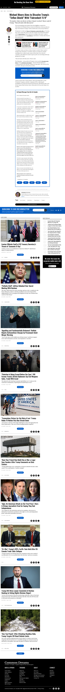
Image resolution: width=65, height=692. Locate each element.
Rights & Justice (8, 682)
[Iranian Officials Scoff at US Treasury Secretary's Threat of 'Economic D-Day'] (20, 230)
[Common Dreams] (28, 7)
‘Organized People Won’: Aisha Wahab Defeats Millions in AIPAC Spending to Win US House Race (54, 238)
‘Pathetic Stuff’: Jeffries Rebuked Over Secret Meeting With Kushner (17, 287)
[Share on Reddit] (9, 42)
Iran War (6, 257)
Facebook (52, 672)
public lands (7, 648)
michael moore (29, 200)
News (5, 11)
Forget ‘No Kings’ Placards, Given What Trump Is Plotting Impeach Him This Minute (54, 252)
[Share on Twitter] (9, 37)
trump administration (8, 605)
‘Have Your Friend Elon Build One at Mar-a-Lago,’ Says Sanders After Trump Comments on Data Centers (19, 462)
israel (5, 389)
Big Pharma (22, 675)
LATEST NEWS (5, 7)
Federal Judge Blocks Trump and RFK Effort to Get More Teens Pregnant (54, 249)
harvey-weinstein (10, 11)
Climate (6, 673)
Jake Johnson (4, 252)
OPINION (9, 7)
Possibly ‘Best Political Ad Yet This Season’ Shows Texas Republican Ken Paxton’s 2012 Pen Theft (27, 44)
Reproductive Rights (24, 678)
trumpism (43, 200)
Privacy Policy (41, 688)
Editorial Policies (37, 673)
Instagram (52, 675)
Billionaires (22, 681)
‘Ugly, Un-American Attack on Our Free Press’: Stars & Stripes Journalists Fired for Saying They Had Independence (20, 505)
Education (7, 676)
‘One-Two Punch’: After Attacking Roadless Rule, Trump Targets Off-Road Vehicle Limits (19, 634)
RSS (50, 676)
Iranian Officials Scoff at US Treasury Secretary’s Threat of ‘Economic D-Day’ (19, 245)
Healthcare (7, 679)
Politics (6, 681)
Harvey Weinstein (31, 31)
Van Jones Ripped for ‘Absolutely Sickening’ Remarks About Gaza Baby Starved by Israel (54, 235)
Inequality (21, 673)
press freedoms (7, 520)
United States (21, 34)
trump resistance (36, 200)
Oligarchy (21, 670)
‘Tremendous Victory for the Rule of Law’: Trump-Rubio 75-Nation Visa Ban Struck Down (19, 419)
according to (30, 35)
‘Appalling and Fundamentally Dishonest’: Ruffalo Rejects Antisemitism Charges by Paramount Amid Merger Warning (19, 332)
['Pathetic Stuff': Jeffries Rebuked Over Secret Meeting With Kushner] (20, 272)
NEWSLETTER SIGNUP (53, 7)
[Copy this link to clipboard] (38, 258)
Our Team (36, 672)
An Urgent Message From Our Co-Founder (27, 92)
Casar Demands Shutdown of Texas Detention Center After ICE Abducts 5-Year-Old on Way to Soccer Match (54, 228)
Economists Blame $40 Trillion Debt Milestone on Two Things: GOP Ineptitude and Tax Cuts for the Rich (54, 221)
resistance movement (26, 62)
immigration (7, 431)
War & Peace (8, 684)
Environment (8, 678)
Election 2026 (22, 682)
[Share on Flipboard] (9, 39)
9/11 (37, 25)
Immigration (22, 672)
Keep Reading (20, 254)
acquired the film (39, 31)
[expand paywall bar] (63, 2)
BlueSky (51, 670)
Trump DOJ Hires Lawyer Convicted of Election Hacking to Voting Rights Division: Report (18, 591)
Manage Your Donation (39, 675)
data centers (7, 475)
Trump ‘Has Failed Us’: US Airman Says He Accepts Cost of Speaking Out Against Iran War (43, 44)
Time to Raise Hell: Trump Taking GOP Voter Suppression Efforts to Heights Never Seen (54, 232)
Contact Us (36, 678)
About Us (36, 670)
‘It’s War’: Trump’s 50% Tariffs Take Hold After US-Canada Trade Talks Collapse (20, 550)
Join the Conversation (32, 204)
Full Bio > (23, 196)
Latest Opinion (8, 672)
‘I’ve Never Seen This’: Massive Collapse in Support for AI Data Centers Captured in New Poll (55, 225)
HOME (2, 11)
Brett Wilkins (4, 600)
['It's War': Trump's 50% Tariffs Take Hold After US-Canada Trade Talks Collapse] (20, 535)
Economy (7, 675)
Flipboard (52, 673)
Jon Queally (3, 296)
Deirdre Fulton (25, 192)
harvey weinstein (22, 200)
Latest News (7, 670)
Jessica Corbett (4, 643)
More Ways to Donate (39, 676)
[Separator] (9, 44)
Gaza (20, 676)
